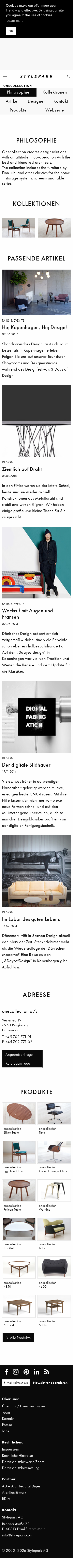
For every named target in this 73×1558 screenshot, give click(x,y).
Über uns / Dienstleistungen (23, 1406)
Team (6, 1412)
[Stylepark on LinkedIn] (36, 1372)
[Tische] (54, 228)
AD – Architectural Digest (21, 1486)
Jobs (5, 1431)
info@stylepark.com (17, 1535)
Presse (7, 1424)
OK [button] (11, 31)
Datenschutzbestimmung (21, 1467)
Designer (36, 101)
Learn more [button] (15, 20)
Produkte (18, 110)
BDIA (6, 1498)
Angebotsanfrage (19, 1054)
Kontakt (61, 101)
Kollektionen (55, 92)
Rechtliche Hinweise (17, 1455)
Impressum (10, 1449)
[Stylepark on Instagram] (16, 1372)
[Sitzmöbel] (18, 228)
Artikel (12, 101)
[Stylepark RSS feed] (47, 1372)
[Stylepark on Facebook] (6, 1372)
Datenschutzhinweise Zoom (23, 1461)
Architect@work (14, 1492)
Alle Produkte (20, 1337)
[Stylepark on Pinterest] (26, 1372)
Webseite (54, 110)
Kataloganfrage (17, 1063)
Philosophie (18, 92)
